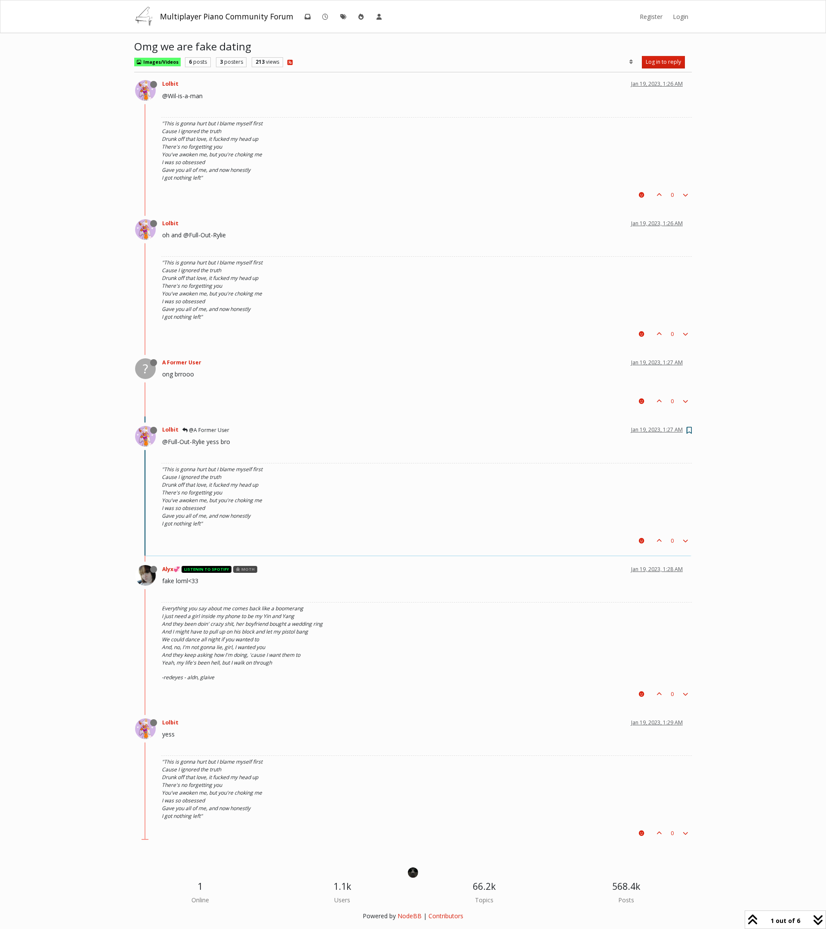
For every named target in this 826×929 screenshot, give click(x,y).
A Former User (181, 362)
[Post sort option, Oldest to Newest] (631, 62)
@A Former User (208, 430)
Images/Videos (160, 62)
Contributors (445, 916)
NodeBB (410, 916)
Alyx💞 (171, 569)
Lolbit (170, 83)
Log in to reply (663, 61)
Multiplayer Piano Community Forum (226, 16)
